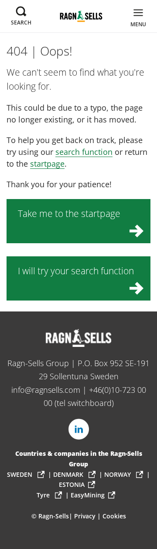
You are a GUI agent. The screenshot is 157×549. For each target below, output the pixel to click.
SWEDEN (20, 474)
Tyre (44, 495)
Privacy (85, 516)
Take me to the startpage (69, 213)
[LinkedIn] (78, 429)
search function (84, 152)
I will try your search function (76, 270)
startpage (47, 163)
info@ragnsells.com (45, 390)
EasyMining (88, 495)
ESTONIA (72, 484)
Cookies (114, 516)
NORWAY (118, 474)
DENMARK (69, 474)
